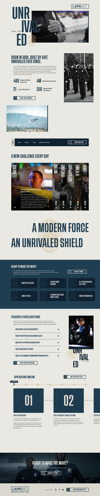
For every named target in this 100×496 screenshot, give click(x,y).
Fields (19, 142)
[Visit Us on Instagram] (55, 489)
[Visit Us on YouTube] (63, 489)
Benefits (27, 142)
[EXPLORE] (15, 207)
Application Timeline (44, 142)
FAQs (34, 142)
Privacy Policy (48, 489)
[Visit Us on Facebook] (59, 489)
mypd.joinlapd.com (35, 420)
